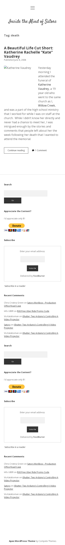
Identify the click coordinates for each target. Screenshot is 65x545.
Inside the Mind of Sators (32, 21)
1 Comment (41, 150)
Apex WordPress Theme (22, 541)
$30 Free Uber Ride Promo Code (33, 311)
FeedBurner (39, 275)
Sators (7, 324)
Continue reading (18, 151)
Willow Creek (46, 105)
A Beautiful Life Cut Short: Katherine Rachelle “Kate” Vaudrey (28, 52)
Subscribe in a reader (15, 286)
